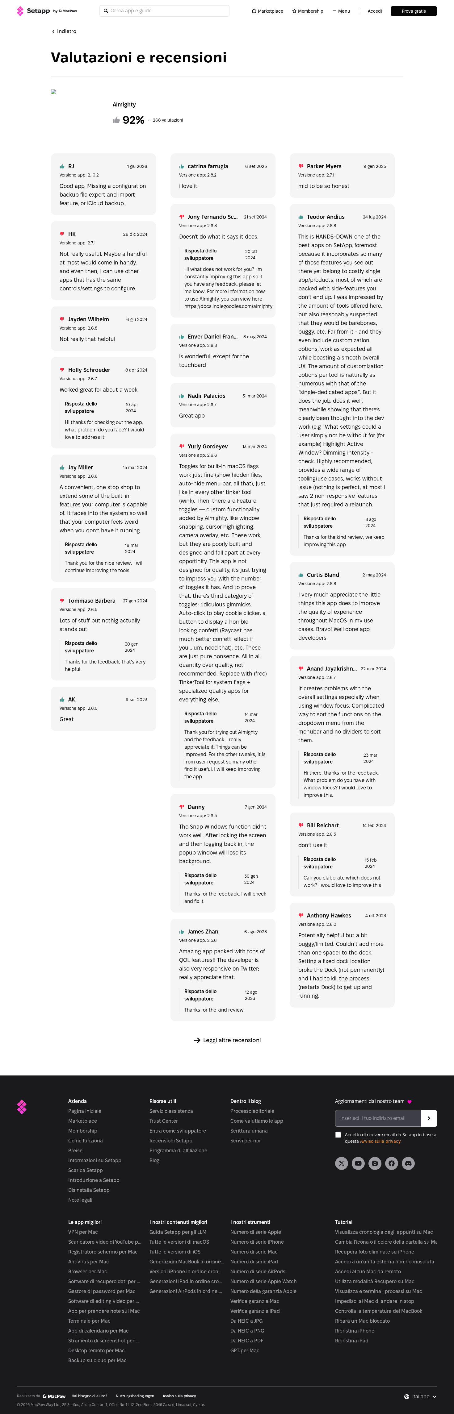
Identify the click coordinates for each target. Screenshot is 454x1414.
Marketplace (270, 11)
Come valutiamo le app (256, 1121)
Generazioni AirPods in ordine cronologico (187, 1291)
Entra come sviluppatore (177, 1130)
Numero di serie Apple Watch (263, 1281)
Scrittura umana (249, 1130)
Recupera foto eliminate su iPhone (374, 1251)
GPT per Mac (244, 1350)
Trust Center (163, 1121)
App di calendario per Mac (98, 1330)
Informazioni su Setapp (94, 1160)
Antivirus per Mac (88, 1261)
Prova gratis (414, 11)
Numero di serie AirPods (257, 1271)
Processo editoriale (252, 1111)
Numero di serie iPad (254, 1261)
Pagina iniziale (84, 1111)
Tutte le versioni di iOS (174, 1251)
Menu (344, 11)
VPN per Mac (83, 1232)
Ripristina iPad (351, 1340)
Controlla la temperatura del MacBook (378, 1311)
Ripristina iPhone (354, 1330)
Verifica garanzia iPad (255, 1311)
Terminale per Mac (89, 1321)
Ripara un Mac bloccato (362, 1321)
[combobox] (424, 1396)
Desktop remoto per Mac (96, 1350)
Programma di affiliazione (178, 1150)
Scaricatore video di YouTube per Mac (105, 1242)
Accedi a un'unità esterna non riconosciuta (384, 1261)
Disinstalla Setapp (89, 1190)
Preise (75, 1150)
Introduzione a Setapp (94, 1180)
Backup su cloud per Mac (97, 1360)
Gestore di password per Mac (102, 1291)
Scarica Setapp (85, 1170)
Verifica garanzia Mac (255, 1301)
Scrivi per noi (245, 1140)
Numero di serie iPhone (257, 1242)
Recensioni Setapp (170, 1140)
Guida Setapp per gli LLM (178, 1232)
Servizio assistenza (171, 1111)
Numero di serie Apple (255, 1232)
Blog (154, 1160)
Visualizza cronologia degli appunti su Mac (384, 1232)
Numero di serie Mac (254, 1251)
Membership (310, 11)
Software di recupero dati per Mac (105, 1281)
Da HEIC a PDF (246, 1340)
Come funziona (85, 1140)
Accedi (375, 11)
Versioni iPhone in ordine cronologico (187, 1271)
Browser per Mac (87, 1271)
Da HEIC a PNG (247, 1330)
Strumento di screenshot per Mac (105, 1340)
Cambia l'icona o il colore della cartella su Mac (388, 1242)
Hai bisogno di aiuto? (89, 1396)
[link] (342, 1163)
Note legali (80, 1200)
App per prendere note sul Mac (104, 1311)
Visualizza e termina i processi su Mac (378, 1291)
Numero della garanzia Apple (263, 1291)
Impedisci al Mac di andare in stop (374, 1301)
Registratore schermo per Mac (103, 1251)
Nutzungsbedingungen (135, 1396)
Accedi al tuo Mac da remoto (368, 1271)
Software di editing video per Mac (105, 1301)
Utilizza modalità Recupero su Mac (374, 1281)
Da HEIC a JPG (246, 1321)
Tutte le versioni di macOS (179, 1242)
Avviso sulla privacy (380, 1141)
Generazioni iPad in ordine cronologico (187, 1281)
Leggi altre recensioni (232, 1040)
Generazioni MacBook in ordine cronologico (187, 1261)
